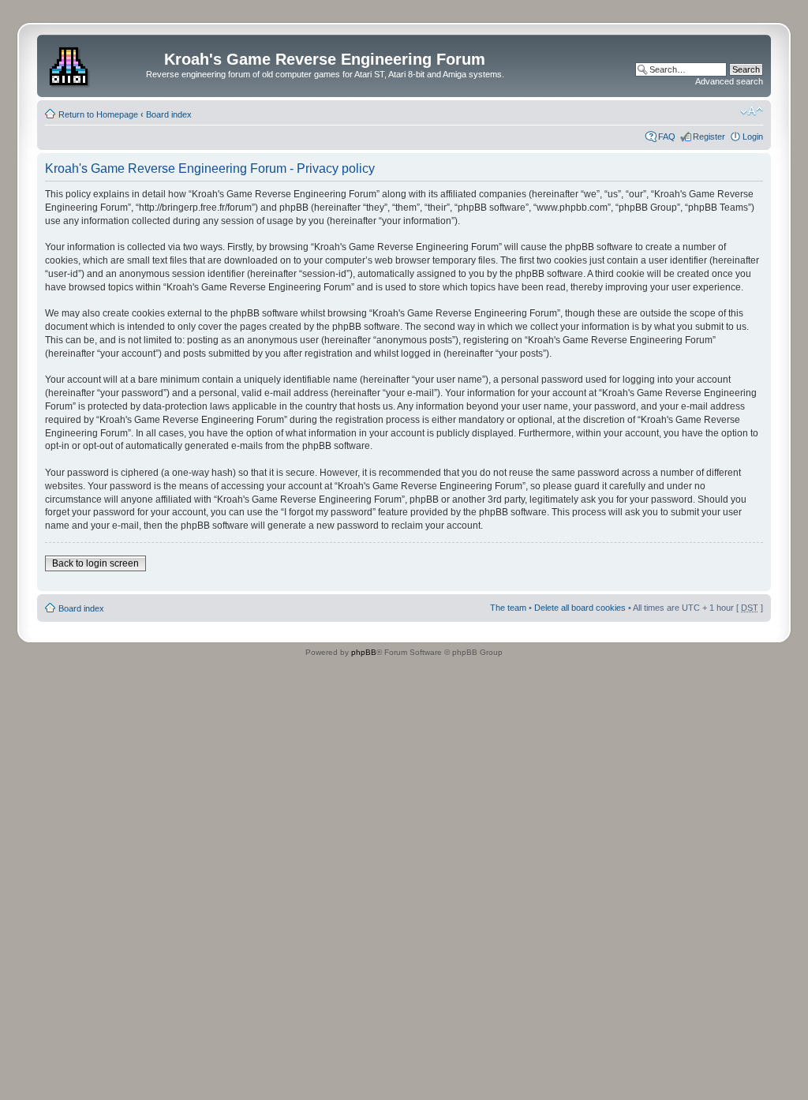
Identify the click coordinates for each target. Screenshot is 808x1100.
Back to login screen (95, 563)
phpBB (363, 652)
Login (753, 136)
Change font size (751, 111)
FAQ (666, 136)
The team (508, 607)
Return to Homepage (98, 114)
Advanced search (729, 81)
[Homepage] (70, 64)
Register (709, 136)
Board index (169, 114)
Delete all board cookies (580, 607)
